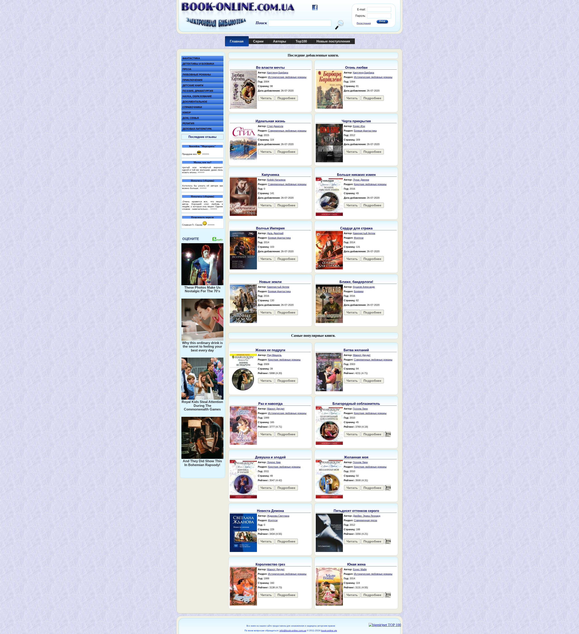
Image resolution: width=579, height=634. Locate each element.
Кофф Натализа (276, 179)
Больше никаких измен (356, 175)
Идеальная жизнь (270, 121)
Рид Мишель (274, 355)
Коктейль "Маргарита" (202, 146)
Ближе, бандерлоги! (356, 282)
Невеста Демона (270, 511)
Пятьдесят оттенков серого (356, 511)
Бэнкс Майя (360, 569)
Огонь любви (356, 67)
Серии (258, 41)
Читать (266, 98)
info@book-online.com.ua (293, 630)
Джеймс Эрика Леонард (366, 515)
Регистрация (364, 23)
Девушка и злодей (270, 457)
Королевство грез (270, 564)
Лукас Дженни (361, 179)
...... (387, 434)
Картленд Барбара (277, 72)
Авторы (279, 41)
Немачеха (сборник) (202, 180)
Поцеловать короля (202, 217)
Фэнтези (358, 237)
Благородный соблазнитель (356, 403)
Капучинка (270, 175)
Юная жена (356, 564)
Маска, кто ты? (202, 162)
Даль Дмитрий (275, 233)
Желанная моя (356, 457)
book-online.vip (329, 630)
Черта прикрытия (356, 121)
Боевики (358, 291)
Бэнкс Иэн (359, 126)
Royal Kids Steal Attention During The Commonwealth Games (202, 405)
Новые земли (270, 282)
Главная (237, 41)
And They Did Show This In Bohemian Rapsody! (202, 463)
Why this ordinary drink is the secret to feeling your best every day (202, 346)
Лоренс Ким (274, 462)
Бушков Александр (364, 286)
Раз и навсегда (270, 403)
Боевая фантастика (365, 130)
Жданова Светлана (278, 515)
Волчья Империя (270, 228)
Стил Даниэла (275, 126)
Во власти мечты (270, 67)
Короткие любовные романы (370, 184)
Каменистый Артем (364, 233)
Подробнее (286, 98)
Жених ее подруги (270, 350)
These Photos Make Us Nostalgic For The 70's (202, 289)
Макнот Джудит (361, 355)
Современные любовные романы (287, 130)
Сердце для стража (356, 228)
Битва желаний (356, 350)
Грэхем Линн (360, 408)
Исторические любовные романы (287, 77)
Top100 (301, 41)
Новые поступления (333, 41)
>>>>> (205, 154)
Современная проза (365, 520)
